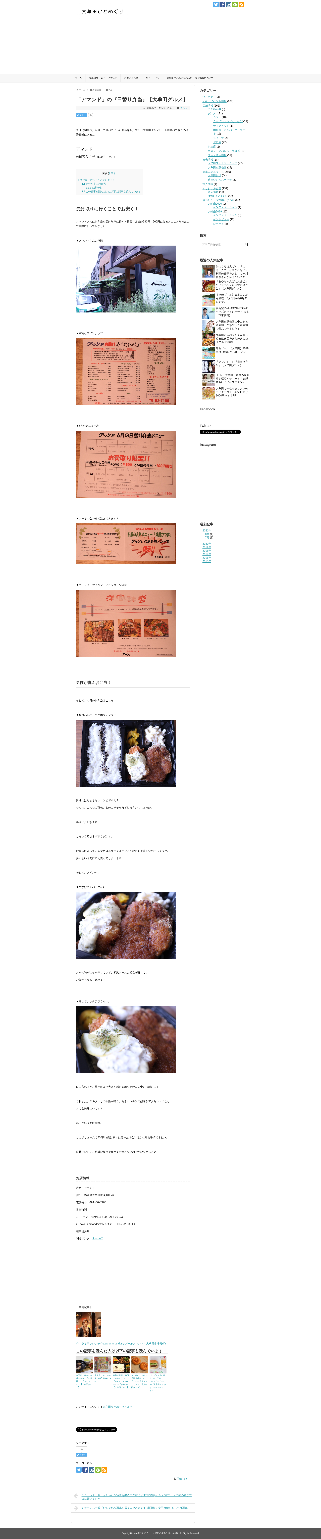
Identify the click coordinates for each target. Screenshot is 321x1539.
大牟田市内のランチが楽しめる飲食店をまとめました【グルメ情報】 (232, 338)
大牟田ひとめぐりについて (103, 78)
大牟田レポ (214, 175)
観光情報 (207, 159)
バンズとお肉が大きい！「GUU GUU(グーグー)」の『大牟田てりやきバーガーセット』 (158, 1383)
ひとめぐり (209, 97)
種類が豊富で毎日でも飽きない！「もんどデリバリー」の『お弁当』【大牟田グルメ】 (121, 1381)
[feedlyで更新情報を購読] (235, 4)
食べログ (97, 1238)
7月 (207, 537)
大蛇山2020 (215, 203)
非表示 (112, 173)
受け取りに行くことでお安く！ (96, 179)
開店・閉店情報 (217, 155)
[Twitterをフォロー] (216, 4)
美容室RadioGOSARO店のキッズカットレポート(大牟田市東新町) (232, 312)
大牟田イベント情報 (214, 101)
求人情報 (207, 184)
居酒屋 (217, 142)
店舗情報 (207, 105)
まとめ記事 (214, 109)
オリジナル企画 (211, 188)
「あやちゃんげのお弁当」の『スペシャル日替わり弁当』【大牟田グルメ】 (232, 285)
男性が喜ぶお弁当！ (95, 183)
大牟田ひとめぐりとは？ (117, 1406)
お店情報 (94, 187)
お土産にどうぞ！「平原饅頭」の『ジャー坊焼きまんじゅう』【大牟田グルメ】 (139, 1381)
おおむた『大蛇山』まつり (218, 200)
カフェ (217, 117)
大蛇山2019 (215, 211)
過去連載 (213, 192)
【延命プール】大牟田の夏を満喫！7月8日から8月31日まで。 (232, 298)
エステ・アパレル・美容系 (224, 151)
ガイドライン (152, 78)
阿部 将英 (182, 1478)
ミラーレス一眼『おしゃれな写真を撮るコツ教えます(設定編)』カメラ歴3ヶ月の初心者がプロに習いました (137, 1497)
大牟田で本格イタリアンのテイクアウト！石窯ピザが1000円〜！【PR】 (232, 392)
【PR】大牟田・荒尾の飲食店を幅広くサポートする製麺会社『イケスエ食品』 (232, 379)
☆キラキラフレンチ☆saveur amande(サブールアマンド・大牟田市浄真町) (121, 1343)
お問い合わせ (131, 78)
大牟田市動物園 (217, 167)
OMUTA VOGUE (218, 196)
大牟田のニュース (213, 171)
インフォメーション (225, 207)
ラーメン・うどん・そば (228, 121)
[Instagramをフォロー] (228, 4)
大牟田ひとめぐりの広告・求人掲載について (190, 78)
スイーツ (218, 138)
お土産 (212, 146)
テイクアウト (221, 125)
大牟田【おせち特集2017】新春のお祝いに (102, 1378)
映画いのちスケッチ (220, 179)
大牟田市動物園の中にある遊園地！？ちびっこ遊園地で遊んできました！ (232, 325)
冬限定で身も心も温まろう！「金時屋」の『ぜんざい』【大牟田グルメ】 (84, 1381)
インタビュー (221, 219)
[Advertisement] (160, 48)
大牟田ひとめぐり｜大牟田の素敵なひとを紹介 (156, 1533)
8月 (207, 534)
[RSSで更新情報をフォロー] (241, 4)
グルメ (184, 108)
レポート (218, 223)
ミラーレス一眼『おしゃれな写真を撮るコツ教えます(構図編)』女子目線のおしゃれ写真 (135, 1507)
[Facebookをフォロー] (222, 4)
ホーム (78, 78)
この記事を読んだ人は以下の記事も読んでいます (111, 191)
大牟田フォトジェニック (222, 163)
